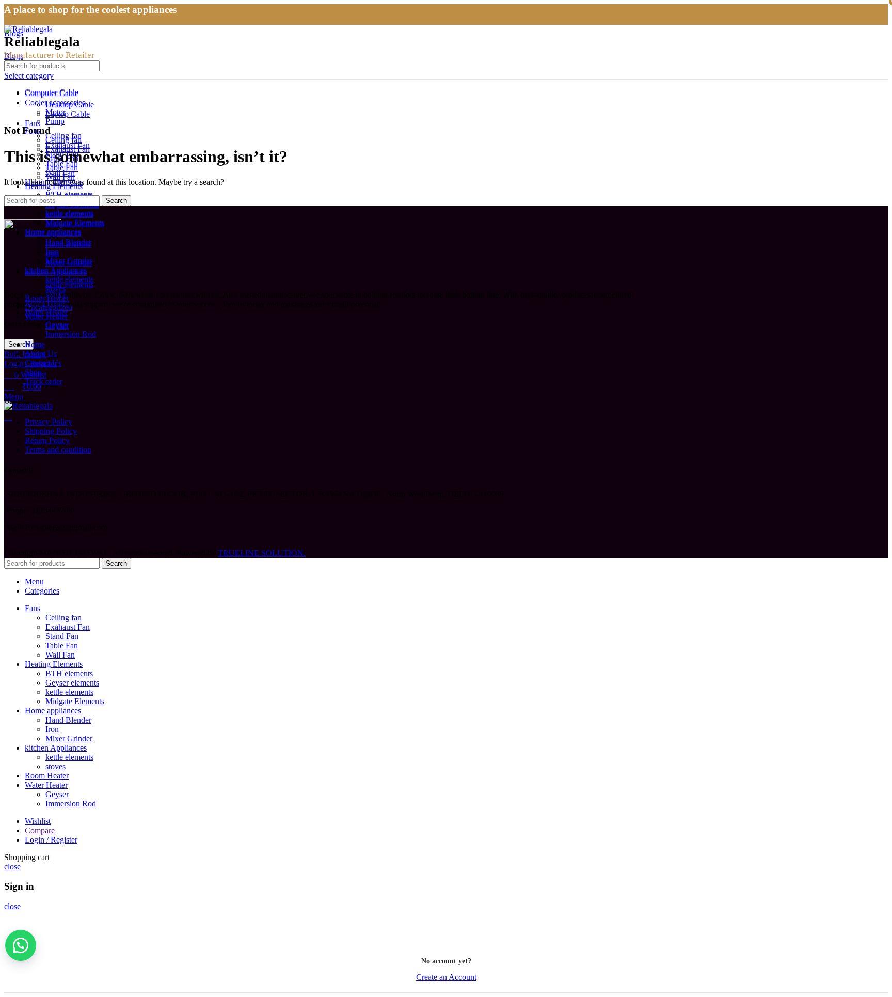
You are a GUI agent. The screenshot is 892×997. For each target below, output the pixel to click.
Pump (55, 121)
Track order (43, 381)
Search (116, 201)
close (12, 866)
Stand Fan (61, 636)
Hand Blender (68, 244)
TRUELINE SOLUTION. (262, 553)
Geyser (57, 324)
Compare (40, 830)
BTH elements (69, 194)
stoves (55, 766)
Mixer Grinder (68, 262)
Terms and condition (58, 449)
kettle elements (69, 279)
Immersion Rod (70, 334)
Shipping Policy (51, 431)
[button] (20, 945)
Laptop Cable (67, 114)
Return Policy (47, 440)
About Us (41, 353)
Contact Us (43, 363)
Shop (33, 372)
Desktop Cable (69, 104)
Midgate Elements (74, 222)
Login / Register (51, 839)
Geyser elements (72, 682)
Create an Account (446, 977)
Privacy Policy (48, 421)
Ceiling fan (63, 135)
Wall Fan (60, 172)
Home (35, 344)
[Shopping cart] (8, 417)
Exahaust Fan (67, 145)
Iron (52, 729)
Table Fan (61, 645)
